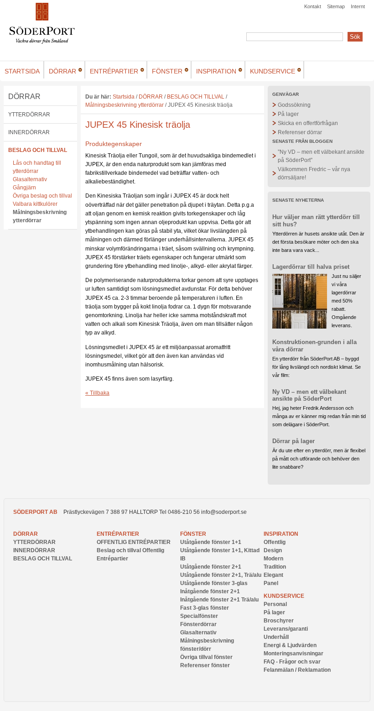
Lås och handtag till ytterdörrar (37, 167)
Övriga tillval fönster (206, 657)
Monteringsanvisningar (293, 653)
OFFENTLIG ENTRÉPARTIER (134, 542)
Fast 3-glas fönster (204, 608)
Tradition (275, 567)
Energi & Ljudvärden (290, 645)
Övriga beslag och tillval (42, 196)
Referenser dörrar (300, 132)
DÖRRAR (24, 96)
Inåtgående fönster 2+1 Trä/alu (219, 599)
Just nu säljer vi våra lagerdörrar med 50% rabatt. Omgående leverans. (346, 300)
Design (273, 550)
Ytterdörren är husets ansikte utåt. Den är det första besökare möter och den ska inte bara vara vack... (318, 242)
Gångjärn (24, 187)
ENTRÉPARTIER (118, 534)
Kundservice (284, 596)
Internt (358, 6)
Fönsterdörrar (198, 624)
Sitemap (336, 6)
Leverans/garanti (286, 629)
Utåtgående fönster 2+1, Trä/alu (220, 575)
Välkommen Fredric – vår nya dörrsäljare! (314, 173)
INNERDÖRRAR (29, 132)
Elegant (273, 575)
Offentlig (275, 542)
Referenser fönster (205, 665)
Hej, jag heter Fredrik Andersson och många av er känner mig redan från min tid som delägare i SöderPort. (319, 416)
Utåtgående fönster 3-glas (214, 583)
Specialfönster (199, 616)
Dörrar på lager (293, 441)
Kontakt (312, 6)
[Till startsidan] (42, 42)
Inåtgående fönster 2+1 (210, 591)
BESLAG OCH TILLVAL (37, 150)
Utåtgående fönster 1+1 (210, 542)
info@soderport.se (224, 512)
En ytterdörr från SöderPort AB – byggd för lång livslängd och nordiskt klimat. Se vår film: (316, 367)
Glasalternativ (30, 179)
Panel (271, 583)
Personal (275, 604)
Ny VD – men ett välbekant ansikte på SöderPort (309, 395)
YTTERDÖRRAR (29, 114)
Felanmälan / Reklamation (297, 670)
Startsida (124, 97)
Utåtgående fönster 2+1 (210, 567)
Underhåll (276, 637)
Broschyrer (279, 620)
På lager (288, 114)
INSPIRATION (281, 534)
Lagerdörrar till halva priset (310, 266)
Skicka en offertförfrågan (308, 123)
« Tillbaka (97, 393)
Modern (273, 558)
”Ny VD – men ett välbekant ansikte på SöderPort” (321, 156)
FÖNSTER (193, 534)
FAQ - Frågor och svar (292, 662)
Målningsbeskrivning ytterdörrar (40, 216)
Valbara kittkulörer (35, 204)
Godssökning (294, 105)
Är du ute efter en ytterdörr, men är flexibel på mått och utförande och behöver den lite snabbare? (318, 459)
